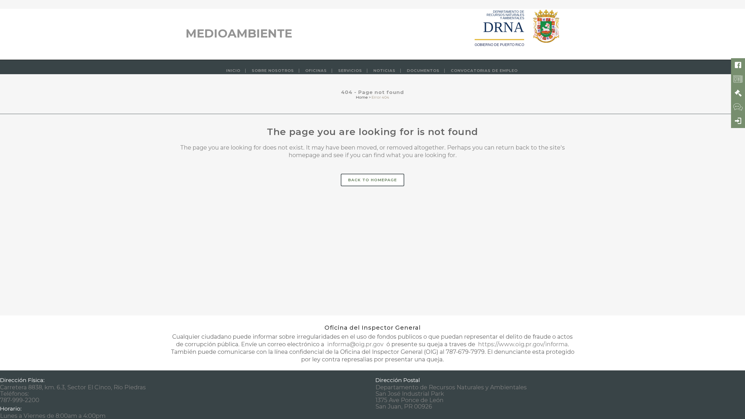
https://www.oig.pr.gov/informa (522, 344)
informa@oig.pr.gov (355, 344)
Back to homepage (372, 179)
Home (362, 97)
